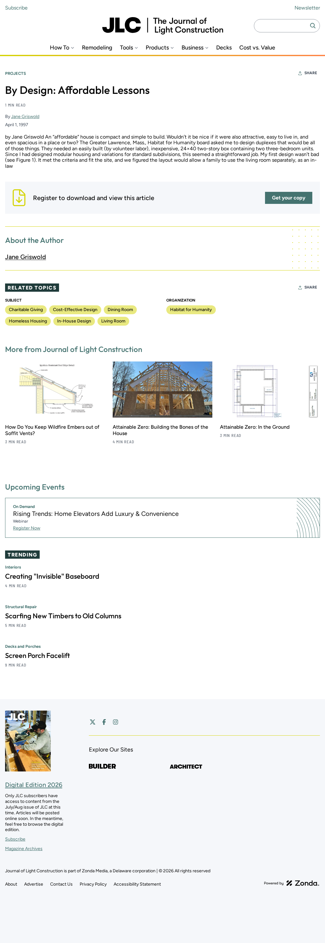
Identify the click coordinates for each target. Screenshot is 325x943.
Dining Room (120, 309)
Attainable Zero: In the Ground (254, 427)
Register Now (26, 528)
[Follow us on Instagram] (115, 722)
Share (310, 73)
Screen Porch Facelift (37, 655)
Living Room (113, 321)
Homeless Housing (28, 321)
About (11, 884)
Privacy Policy (93, 884)
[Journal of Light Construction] (162, 26)
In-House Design (74, 321)
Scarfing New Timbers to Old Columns (63, 615)
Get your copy (288, 198)
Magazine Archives (24, 848)
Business (192, 47)
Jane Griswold (25, 116)
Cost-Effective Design (75, 309)
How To (59, 47)
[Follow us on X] (92, 722)
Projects (15, 73)
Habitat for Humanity (191, 309)
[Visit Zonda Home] (291, 883)
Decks (224, 47)
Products (157, 47)
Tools (126, 47)
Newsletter (307, 8)
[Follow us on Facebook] (104, 722)
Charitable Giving (26, 309)
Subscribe (16, 8)
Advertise (33, 884)
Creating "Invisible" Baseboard (52, 576)
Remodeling (97, 47)
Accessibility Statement (137, 884)
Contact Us (61, 884)
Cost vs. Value (257, 47)
